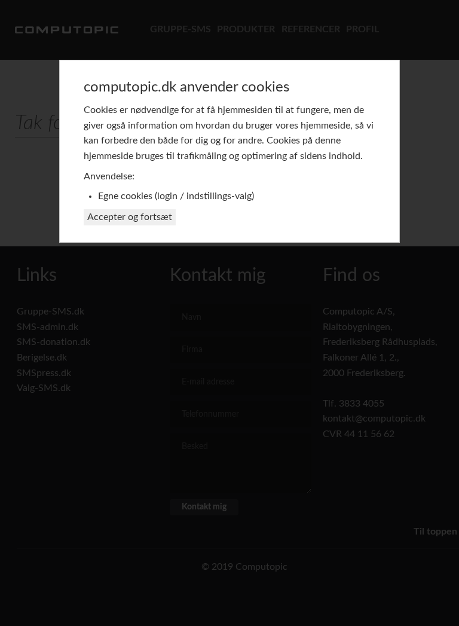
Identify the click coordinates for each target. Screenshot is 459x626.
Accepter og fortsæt (129, 217)
